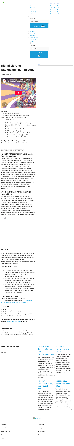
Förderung (33, 11)
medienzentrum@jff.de (13, 321)
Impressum (41, 431)
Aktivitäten (33, 6)
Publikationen (34, 10)
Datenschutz (42, 435)
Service (3, 435)
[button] (31, 16)
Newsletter (4, 424)
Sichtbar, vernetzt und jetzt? (62, 349)
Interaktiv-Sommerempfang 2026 (63, 383)
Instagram (41, 428)
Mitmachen (33, 8)
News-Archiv (5, 428)
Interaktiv (32, 4)
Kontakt (32, 13)
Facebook (41, 424)
